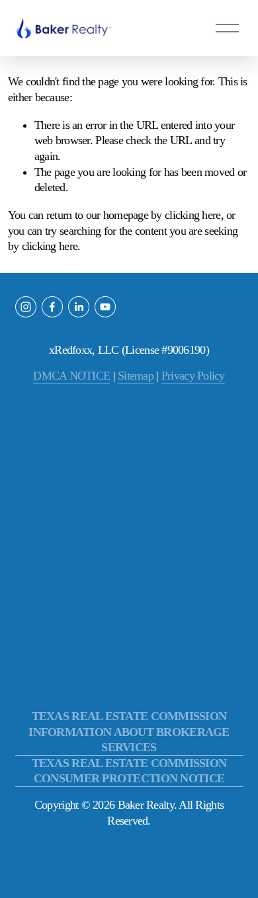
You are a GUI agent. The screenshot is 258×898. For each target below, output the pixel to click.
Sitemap (135, 375)
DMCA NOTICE (71, 375)
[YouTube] (105, 306)
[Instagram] (25, 306)
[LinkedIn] (78, 306)
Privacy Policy (193, 375)
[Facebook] (52, 306)
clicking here (193, 215)
